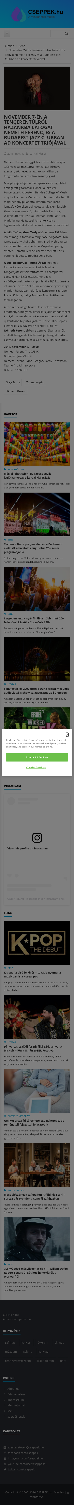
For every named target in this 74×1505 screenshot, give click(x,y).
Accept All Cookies (37, 757)
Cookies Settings (36, 767)
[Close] (67, 734)
